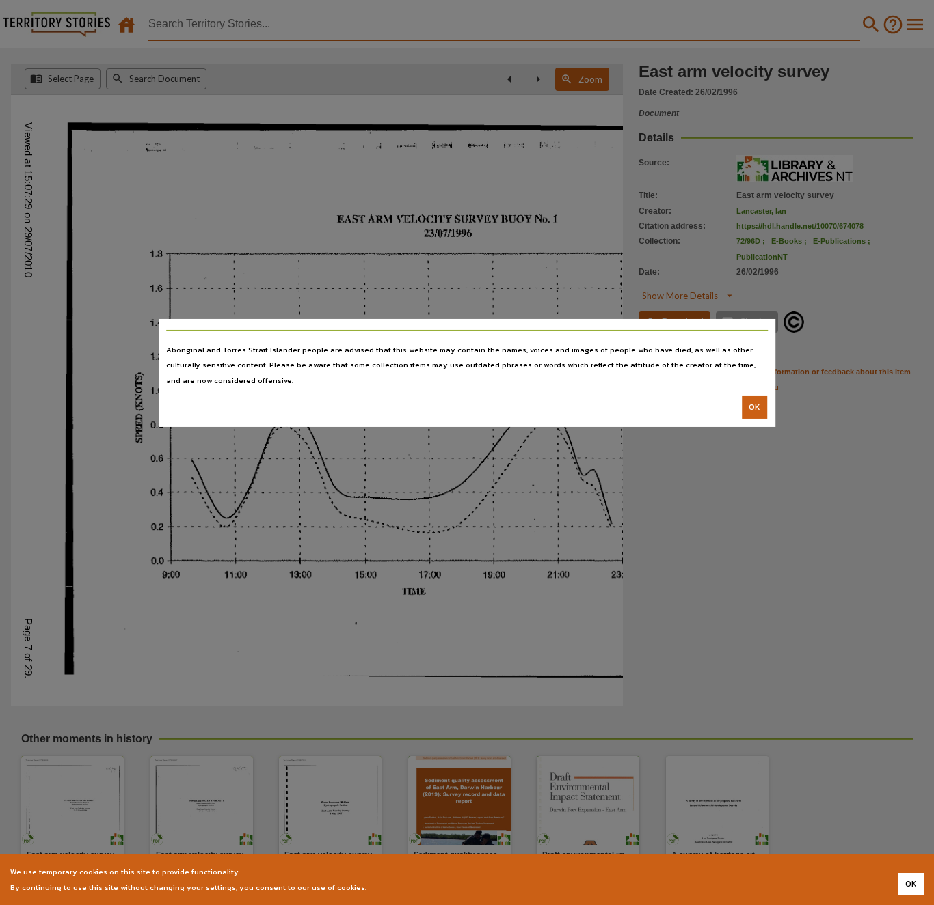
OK (754, 407)
